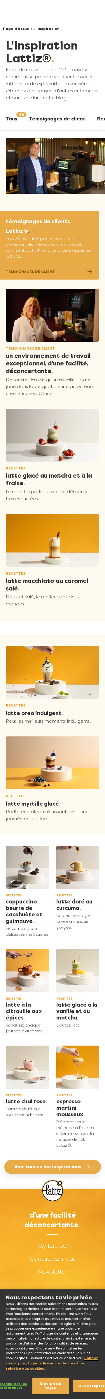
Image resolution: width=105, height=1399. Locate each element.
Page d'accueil (17, 29)
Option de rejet (50, 1386)
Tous (12, 119)
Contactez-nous (53, 1258)
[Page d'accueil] (53, 1191)
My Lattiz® (52, 1246)
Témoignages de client (57, 119)
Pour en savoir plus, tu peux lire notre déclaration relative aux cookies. (52, 1363)
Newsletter (52, 1271)
